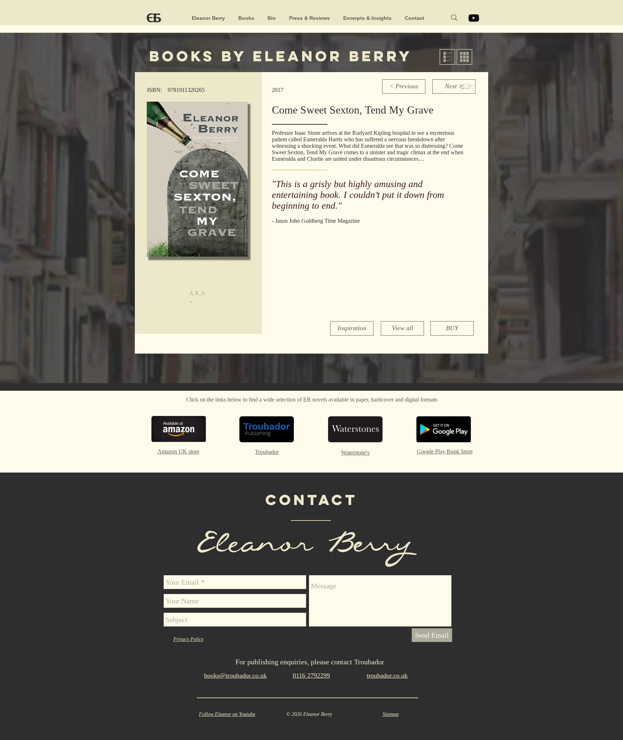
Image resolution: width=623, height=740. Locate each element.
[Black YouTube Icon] (473, 18)
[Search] (454, 17)
